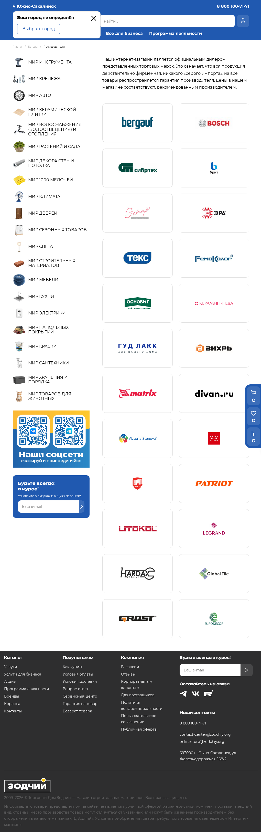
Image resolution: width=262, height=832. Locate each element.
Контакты (13, 711)
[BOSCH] (214, 122)
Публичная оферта (139, 729)
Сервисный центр (80, 696)
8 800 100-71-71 (193, 723)
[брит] (214, 168)
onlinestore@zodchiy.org (202, 741)
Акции (10, 681)
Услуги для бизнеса (22, 674)
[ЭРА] (214, 213)
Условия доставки (80, 681)
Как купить (73, 667)
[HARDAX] (137, 573)
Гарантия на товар (80, 703)
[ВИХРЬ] (214, 348)
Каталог (13, 657)
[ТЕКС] (137, 258)
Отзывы (128, 674)
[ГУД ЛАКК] (137, 348)
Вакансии (130, 667)
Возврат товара (77, 711)
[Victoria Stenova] (137, 438)
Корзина (12, 703)
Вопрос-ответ (76, 689)
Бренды (11, 696)
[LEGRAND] (214, 528)
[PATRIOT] (214, 483)
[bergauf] (137, 122)
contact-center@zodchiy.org (205, 734)
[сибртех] (137, 168)
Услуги (10, 667)
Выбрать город (39, 28)
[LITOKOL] (137, 528)
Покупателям (78, 657)
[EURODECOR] (214, 618)
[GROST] (137, 618)
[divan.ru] (214, 393)
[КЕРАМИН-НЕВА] (214, 303)
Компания (132, 657)
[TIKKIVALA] (214, 438)
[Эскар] (137, 213)
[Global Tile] (214, 573)
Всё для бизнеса (124, 33)
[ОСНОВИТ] (137, 303)
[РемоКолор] (214, 258)
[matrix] (137, 393)
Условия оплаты (78, 674)
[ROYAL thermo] (137, 483)
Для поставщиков (138, 695)
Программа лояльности (175, 33)
